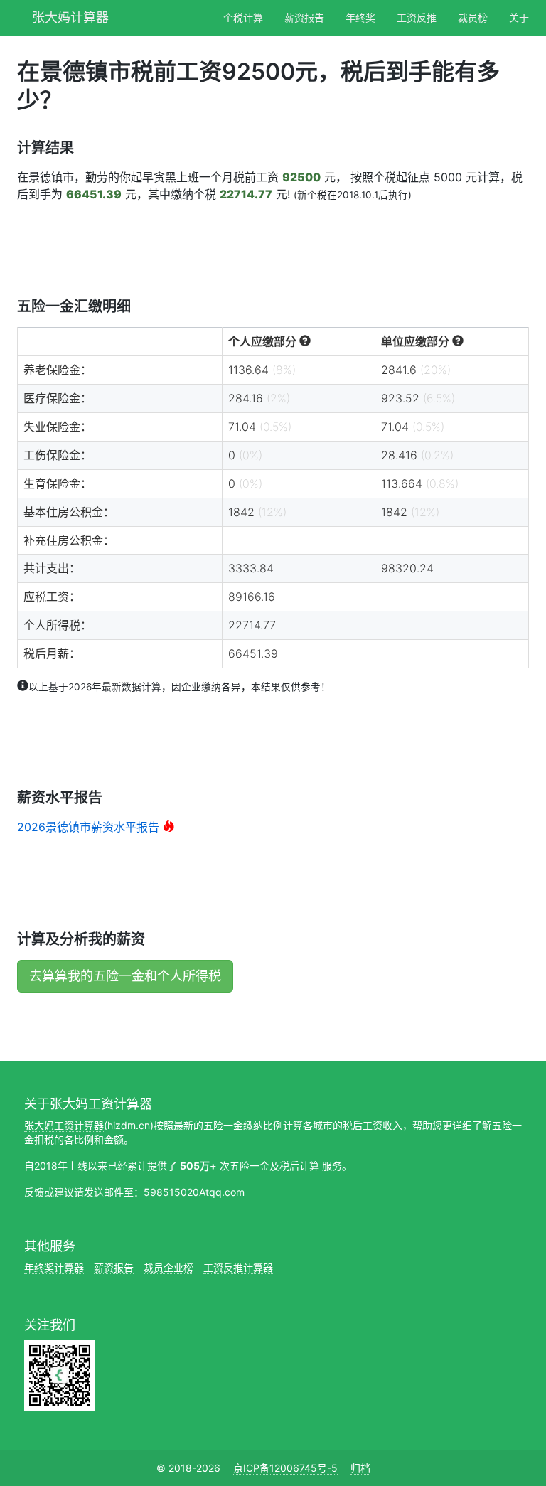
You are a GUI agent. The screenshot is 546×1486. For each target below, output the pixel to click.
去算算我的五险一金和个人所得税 (125, 975)
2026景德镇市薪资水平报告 (88, 827)
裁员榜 (473, 17)
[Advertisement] (276, 249)
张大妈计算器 (70, 16)
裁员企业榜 (168, 1267)
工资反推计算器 (238, 1267)
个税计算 (243, 17)
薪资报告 (304, 17)
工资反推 (417, 17)
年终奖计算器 (54, 1267)
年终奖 (360, 17)
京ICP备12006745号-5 (285, 1468)
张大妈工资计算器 (64, 1125)
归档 (360, 1468)
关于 (519, 17)
